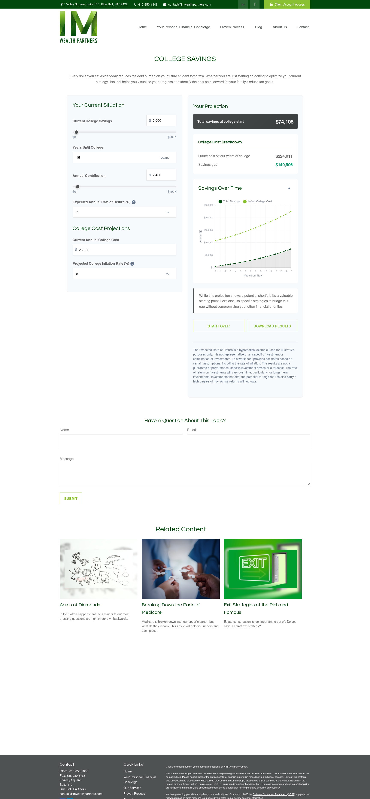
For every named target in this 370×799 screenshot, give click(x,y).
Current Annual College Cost (96, 239)
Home (128, 771)
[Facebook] (255, 4)
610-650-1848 (148, 4)
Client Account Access (290, 4)
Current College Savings (112, 120)
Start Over (219, 326)
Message (67, 458)
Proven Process (134, 793)
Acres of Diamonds (80, 604)
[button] (142, 26)
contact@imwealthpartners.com (189, 4)
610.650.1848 (78, 771)
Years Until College (88, 147)
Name (64, 429)
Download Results (272, 326)
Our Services (132, 788)
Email (191, 429)
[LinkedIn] (243, 4)
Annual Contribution (112, 175)
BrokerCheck (240, 766)
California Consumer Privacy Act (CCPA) (274, 794)
